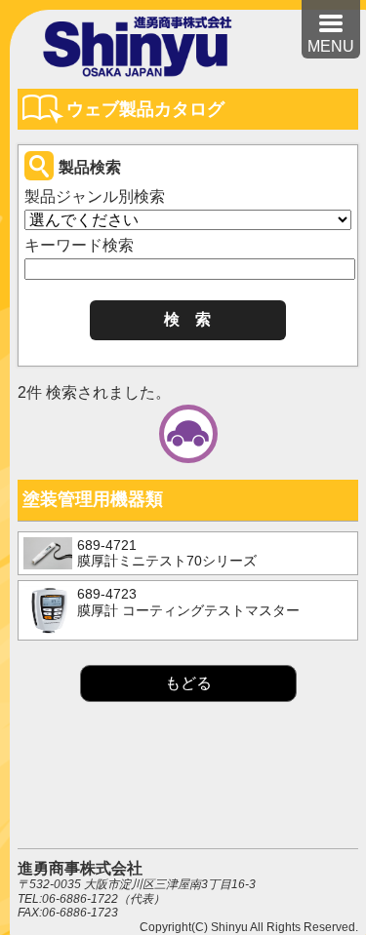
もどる (188, 683)
